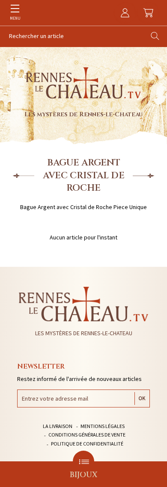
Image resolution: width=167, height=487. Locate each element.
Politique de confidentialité (87, 443)
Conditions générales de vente (86, 434)
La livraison (57, 426)
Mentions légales (103, 426)
